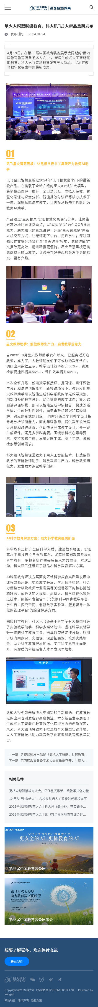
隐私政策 (36, 1000)
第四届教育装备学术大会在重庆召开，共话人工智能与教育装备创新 (48, 760)
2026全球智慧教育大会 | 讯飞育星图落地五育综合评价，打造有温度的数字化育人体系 (46, 814)
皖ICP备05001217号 (62, 990)
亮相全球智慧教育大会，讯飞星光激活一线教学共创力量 (49, 790)
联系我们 (16, 961)
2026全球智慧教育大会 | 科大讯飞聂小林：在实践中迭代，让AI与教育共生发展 (47, 806)
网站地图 (10, 1000)
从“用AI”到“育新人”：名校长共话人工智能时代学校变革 (48, 798)
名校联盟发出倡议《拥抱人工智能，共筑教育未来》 (48, 754)
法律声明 (23, 1000)
